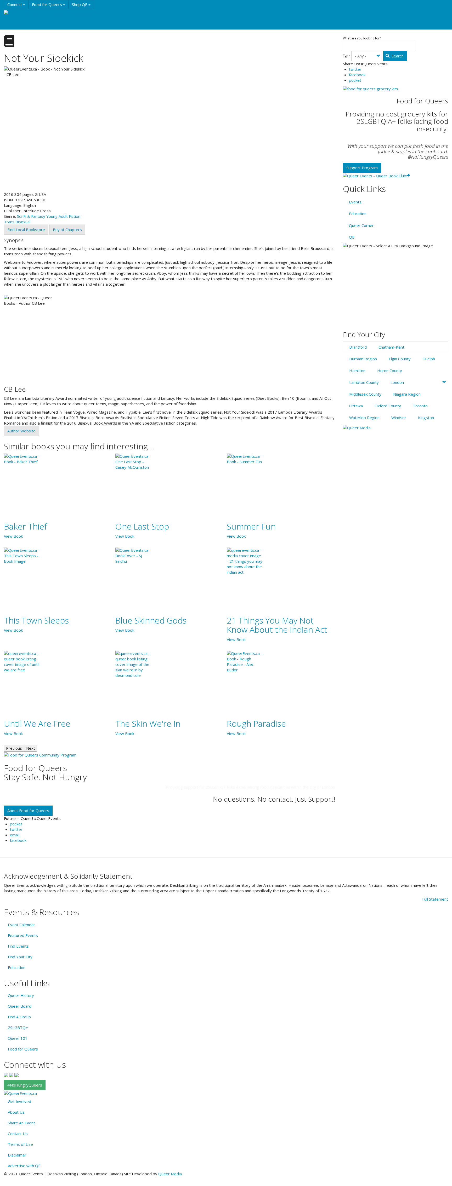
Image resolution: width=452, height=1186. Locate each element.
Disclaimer (17, 1155)
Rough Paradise (256, 723)
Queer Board (19, 1006)
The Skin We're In (147, 723)
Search (397, 55)
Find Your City (20, 956)
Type (346, 56)
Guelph (428, 358)
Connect (15, 4)
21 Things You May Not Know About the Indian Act (277, 625)
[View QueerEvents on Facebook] (6, 1074)
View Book (13, 536)
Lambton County (364, 382)
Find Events (18, 946)
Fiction (74, 216)
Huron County (389, 370)
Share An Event (21, 1122)
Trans (9, 221)
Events (32, 14)
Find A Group (19, 1016)
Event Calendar (21, 924)
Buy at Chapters (67, 229)
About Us (16, 1112)
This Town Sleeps (36, 620)
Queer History (21, 995)
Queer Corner (361, 225)
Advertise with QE (24, 1165)
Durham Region (363, 358)
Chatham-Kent (391, 347)
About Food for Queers (28, 810)
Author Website (21, 430)
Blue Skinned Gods (151, 620)
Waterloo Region (364, 417)
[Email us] (16, 1074)
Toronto (420, 405)
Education (55, 14)
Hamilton (357, 370)
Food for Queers (47, 4)
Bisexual (22, 221)
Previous (14, 748)
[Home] (12, 12)
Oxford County (388, 405)
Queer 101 (17, 1038)
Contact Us (18, 1133)
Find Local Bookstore (26, 229)
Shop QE (80, 4)
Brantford (358, 347)
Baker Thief (25, 526)
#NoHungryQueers (24, 1085)
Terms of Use (20, 1144)
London (397, 382)
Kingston (426, 417)
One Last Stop (142, 526)
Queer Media (170, 1173)
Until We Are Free (37, 723)
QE (351, 237)
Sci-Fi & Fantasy (31, 216)
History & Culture (86, 14)
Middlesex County (365, 394)
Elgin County (400, 358)
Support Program (362, 167)
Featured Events (23, 935)
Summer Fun (251, 526)
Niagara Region (407, 394)
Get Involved (19, 1101)
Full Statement (435, 899)
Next (30, 748)
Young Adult (57, 216)
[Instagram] (11, 1074)
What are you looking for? (362, 38)
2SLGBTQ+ (18, 1027)
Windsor (398, 417)
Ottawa (356, 405)
